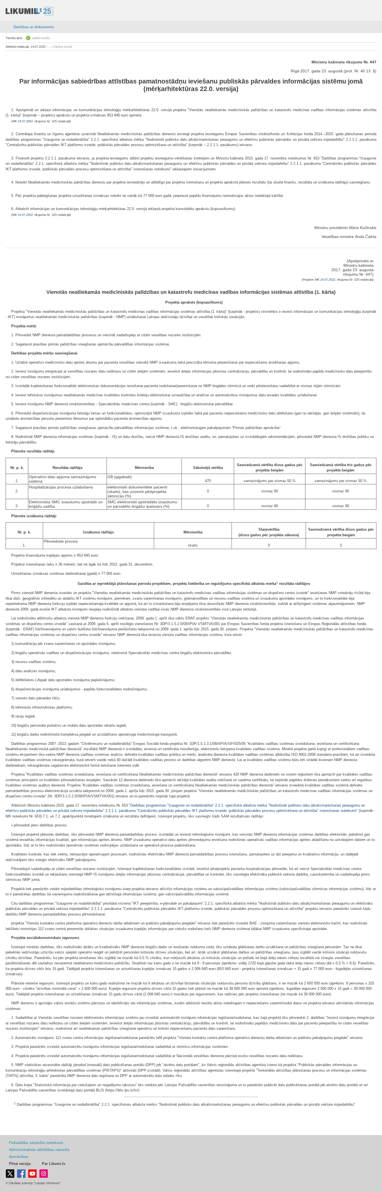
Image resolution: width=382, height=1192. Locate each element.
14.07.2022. (328, 279)
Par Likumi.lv (53, 1164)
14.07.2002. (26, 121)
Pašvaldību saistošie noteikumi (36, 1143)
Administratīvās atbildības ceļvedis (39, 1150)
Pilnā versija (19, 1164)
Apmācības (18, 1157)
